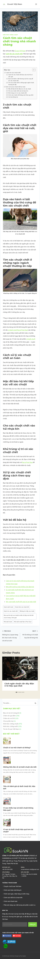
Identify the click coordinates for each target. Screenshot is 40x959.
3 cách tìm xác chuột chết (13, 72)
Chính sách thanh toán (10, 901)
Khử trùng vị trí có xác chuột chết (17, 93)
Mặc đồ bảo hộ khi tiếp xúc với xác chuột (19, 89)
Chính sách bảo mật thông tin (12, 890)
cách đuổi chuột (8, 607)
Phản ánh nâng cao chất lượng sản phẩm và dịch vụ (19, 905)
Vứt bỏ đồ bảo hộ (13, 97)
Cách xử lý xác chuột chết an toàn (15, 87)
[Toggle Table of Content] (33, 69)
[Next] (34, 673)
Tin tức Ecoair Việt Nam (11, 729)
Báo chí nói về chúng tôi (11, 713)
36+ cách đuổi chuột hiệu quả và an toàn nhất (21, 602)
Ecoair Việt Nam (20, 51)
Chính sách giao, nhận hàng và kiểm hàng (16, 894)
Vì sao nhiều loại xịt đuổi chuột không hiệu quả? (18, 809)
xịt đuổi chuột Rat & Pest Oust (18, 330)
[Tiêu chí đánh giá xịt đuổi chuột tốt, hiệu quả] (7, 779)
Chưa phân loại (8, 721)
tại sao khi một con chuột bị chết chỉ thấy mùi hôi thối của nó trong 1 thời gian (18, 616)
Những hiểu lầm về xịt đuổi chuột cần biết (19, 767)
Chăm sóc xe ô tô (9, 718)
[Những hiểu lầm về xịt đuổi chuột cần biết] (7, 760)
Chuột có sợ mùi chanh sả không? (17, 748)
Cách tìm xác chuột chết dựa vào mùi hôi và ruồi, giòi (20, 75)
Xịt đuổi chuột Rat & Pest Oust (22, 621)
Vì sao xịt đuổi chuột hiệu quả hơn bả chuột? (18, 831)
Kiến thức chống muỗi (10, 726)
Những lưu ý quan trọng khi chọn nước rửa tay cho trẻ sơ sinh (10, 635)
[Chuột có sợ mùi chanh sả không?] (7, 740)
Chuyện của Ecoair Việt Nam (12, 886)
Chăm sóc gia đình (9, 716)
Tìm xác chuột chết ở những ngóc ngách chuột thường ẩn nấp (21, 83)
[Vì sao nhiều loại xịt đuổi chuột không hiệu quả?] (7, 801)
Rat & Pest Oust (27, 462)
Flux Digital (23, 956)
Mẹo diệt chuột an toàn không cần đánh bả (20, 587)
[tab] (16, 692)
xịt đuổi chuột (30, 339)
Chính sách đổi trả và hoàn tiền (13, 897)
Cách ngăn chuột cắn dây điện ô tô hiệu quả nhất (19, 684)
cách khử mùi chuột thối (22, 607)
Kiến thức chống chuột (10, 34)
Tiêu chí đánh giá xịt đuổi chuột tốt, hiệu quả (19, 787)
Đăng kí (32, 924)
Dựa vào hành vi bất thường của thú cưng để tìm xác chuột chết (20, 79)
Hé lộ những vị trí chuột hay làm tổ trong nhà (30, 634)
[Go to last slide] (5, 673)
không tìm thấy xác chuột (27, 611)
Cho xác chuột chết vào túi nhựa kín (18, 91)
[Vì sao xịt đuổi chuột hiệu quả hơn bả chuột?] (7, 822)
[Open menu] (36, 4)
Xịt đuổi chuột (8, 621)
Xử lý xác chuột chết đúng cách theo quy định (21, 95)
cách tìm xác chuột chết (11, 611)
